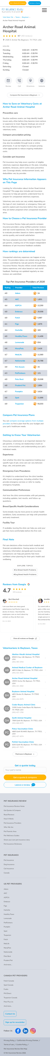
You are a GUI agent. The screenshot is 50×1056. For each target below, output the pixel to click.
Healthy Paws (21, 336)
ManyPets (19, 348)
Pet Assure (20, 367)
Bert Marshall (14, 599)
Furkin (6, 989)
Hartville (19, 330)
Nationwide (20, 361)
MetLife (18, 354)
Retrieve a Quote (34, 3)
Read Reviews (9, 815)
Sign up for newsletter (15, 1022)
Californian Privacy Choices (27, 1040)
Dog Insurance (9, 864)
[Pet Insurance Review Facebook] (18, 1031)
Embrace (19, 311)
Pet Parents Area (10, 831)
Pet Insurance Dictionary (13, 844)
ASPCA (18, 305)
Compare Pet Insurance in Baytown (23, 95)
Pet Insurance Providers (12, 823)
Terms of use (9, 1044)
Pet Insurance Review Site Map (15, 1049)
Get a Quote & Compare (17, 3)
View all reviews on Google (23, 638)
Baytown (25, 17)
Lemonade (19, 342)
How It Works (9, 819)
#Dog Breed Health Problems (25, 574)
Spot (17, 397)
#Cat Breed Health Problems (25, 570)
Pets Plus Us (8, 1002)
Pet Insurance (9, 860)
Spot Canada (8, 985)
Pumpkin (19, 391)
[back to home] (25, 10)
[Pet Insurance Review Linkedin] (25, 1031)
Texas (17, 17)
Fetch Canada (9, 981)
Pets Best (19, 379)
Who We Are (8, 827)
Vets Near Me (8, 17)
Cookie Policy (21, 1044)
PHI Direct (7, 993)
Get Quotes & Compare (12, 810)
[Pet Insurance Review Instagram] (33, 1031)
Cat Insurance (9, 869)
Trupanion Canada (10, 998)
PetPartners (20, 373)
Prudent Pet (20, 385)
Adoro (17, 293)
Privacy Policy (9, 1040)
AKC (17, 299)
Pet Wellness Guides (11, 835)
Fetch (17, 317)
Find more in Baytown (23, 754)
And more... (8, 965)
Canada (6, 873)
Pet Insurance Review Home (14, 806)
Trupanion (19, 404)
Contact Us (10, 1014)
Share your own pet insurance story (17, 840)
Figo (17, 324)
